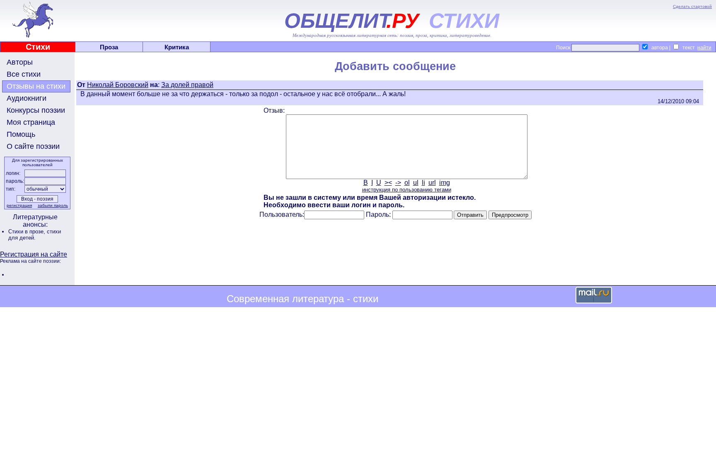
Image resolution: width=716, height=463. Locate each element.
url (432, 182)
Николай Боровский (117, 84)
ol (407, 182)
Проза (109, 47)
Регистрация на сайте (33, 254)
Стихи (38, 46)
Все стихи (24, 74)
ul (415, 182)
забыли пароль (53, 205)
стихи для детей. (34, 234)
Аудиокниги (26, 98)
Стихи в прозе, (27, 231)
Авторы (20, 62)
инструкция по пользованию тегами (406, 190)
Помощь (21, 134)
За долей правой (187, 84)
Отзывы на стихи (36, 86)
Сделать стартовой (692, 6)
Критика (176, 47)
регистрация (19, 205)
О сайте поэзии (33, 146)
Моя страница (31, 122)
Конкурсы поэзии (36, 110)
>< (388, 182)
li (423, 182)
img (444, 182)
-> (398, 182)
